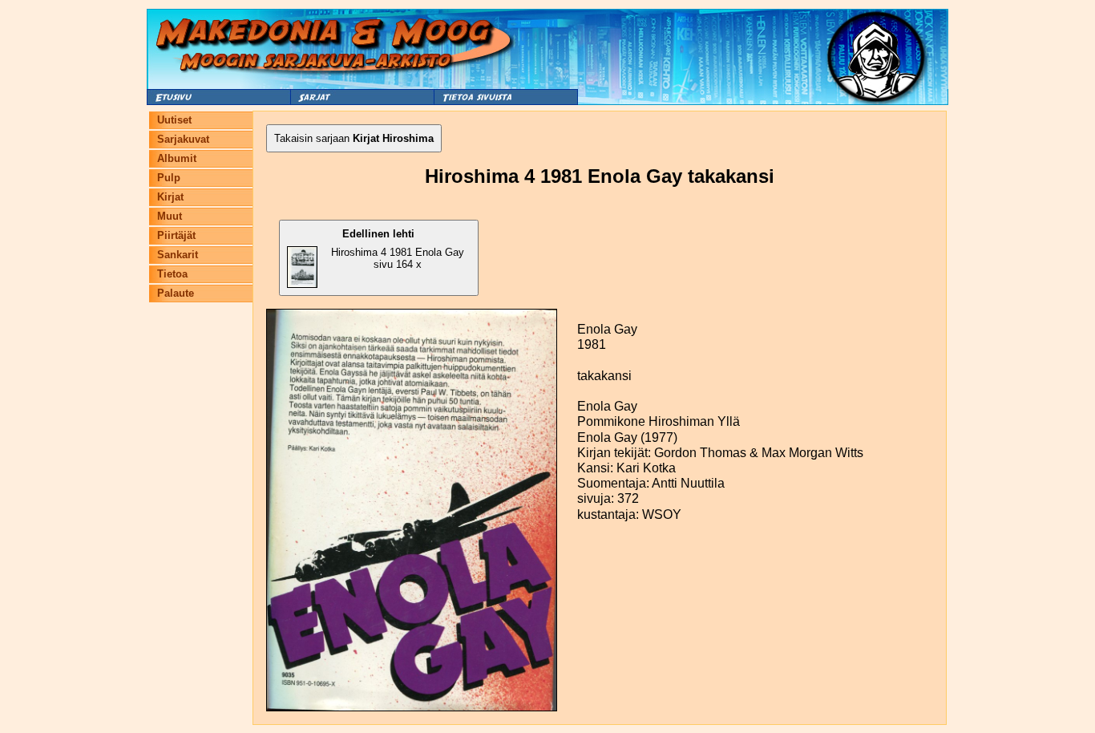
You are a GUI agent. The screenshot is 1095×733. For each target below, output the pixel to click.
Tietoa (172, 274)
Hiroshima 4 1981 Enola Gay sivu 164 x (397, 249)
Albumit (176, 158)
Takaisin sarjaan (354, 138)
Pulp (168, 178)
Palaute (175, 293)
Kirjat (170, 197)
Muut (169, 216)
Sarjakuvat (183, 139)
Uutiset (174, 120)
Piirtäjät (176, 235)
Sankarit (177, 255)
